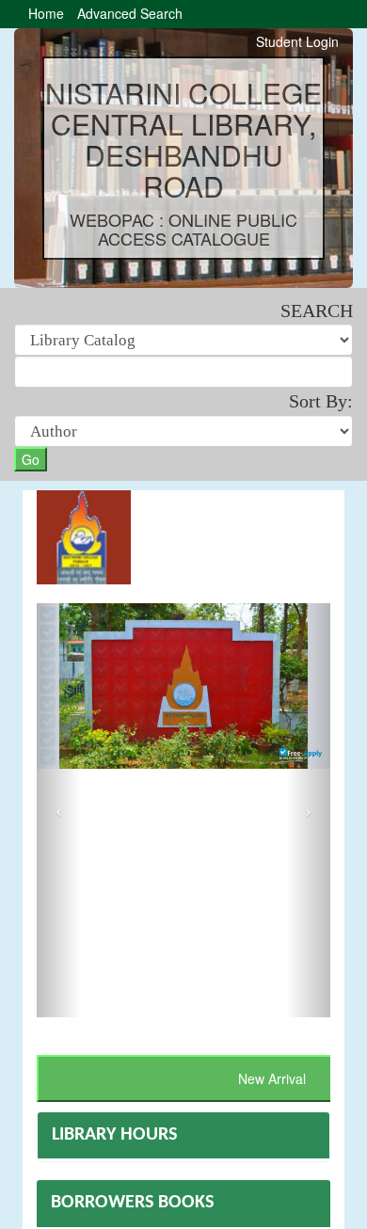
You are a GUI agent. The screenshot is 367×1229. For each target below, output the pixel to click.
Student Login (297, 41)
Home (46, 13)
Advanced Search (130, 13)
